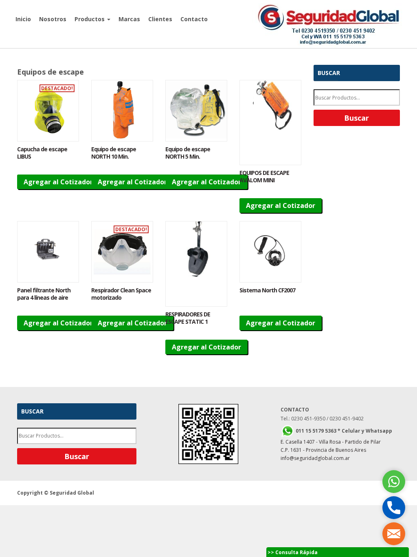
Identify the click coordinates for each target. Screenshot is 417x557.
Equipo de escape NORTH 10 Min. (113, 152)
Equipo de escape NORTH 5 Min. (187, 152)
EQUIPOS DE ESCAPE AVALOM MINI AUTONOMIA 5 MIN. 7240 (264, 184)
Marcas (129, 19)
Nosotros (52, 19)
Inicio (23, 19)
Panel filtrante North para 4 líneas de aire (43, 293)
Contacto (194, 19)
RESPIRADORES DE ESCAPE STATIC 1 (187, 317)
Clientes (160, 19)
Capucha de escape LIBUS (42, 152)
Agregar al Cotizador (58, 181)
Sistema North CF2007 (267, 290)
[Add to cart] (48, 110)
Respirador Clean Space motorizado (121, 293)
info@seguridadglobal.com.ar (315, 458)
